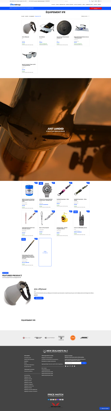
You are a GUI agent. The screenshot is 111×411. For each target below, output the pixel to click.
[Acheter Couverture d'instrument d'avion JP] (64, 27)
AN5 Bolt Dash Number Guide (47, 375)
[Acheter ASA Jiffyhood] (29, 27)
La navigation (31, 16)
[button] (94, 1)
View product (39, 298)
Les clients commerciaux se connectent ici (50, 359)
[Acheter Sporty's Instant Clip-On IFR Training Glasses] (29, 55)
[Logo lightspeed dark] (50, 338)
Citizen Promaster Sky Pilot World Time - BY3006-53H (46, 200)
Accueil (22, 16)
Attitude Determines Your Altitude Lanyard (28, 228)
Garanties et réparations (29, 364)
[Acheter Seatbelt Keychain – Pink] (64, 190)
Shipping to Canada (28, 382)
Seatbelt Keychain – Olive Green (80, 200)
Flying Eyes (76, 39)
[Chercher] (90, 1)
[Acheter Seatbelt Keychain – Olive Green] (81, 190)
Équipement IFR (38, 16)
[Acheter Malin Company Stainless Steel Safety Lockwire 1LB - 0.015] (29, 190)
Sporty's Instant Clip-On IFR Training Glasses (28, 65)
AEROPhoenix (59, 200)
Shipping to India (27, 377)
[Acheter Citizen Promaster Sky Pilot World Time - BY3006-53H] (46, 190)
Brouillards (42, 37)
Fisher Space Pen (24, 259)
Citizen (40, 201)
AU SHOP (35, 1)
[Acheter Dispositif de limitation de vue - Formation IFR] (81, 27)
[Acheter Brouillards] (46, 27)
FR (100, 1)
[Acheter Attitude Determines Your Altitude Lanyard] (29, 218)
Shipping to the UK (27, 380)
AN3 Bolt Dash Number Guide (47, 371)
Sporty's (23, 67)
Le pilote (26, 16)
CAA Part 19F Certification (29, 359)
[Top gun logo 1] (61, 337)
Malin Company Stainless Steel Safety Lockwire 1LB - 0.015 (28, 200)
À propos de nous (27, 366)
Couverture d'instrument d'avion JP (63, 37)
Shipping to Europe (28, 387)
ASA (22, 38)
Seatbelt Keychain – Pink (63, 199)
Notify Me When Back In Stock (43, 44)
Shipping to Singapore (28, 384)
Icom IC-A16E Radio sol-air (80, 227)
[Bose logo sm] (84, 338)
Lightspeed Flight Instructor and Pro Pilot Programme (52, 364)
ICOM (75, 229)
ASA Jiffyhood (25, 37)
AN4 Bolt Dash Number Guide (47, 373)
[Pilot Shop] (15, 4)
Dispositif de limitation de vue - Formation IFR (81, 37)
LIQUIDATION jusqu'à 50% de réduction (96, 8)
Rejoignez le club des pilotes (47, 357)
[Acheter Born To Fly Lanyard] (46, 218)
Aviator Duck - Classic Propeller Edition (62, 228)
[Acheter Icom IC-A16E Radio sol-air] (81, 218)
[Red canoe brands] (26, 338)
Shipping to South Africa (29, 386)
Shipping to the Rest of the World (30, 391)
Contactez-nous (27, 357)
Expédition (26, 361)
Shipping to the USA (28, 378)
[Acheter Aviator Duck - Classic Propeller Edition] (64, 218)
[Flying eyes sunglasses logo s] (38, 338)
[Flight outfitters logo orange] (73, 338)
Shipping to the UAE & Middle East (30, 389)
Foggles (40, 38)
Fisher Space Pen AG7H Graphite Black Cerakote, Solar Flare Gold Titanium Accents (28, 257)
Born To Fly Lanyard (44, 227)
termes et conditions (28, 371)
